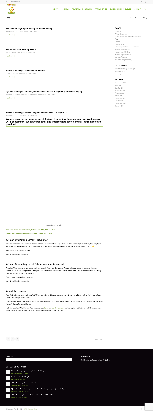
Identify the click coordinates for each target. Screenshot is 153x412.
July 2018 (118, 95)
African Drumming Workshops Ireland (128, 36)
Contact (117, 41)
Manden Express (58, 308)
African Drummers (121, 34)
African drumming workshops (29, 94)
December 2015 (120, 98)
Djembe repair (120, 44)
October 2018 (119, 88)
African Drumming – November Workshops (25, 70)
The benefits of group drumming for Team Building (29, 28)
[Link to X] (141, 2)
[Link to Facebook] (138, 2)
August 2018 (119, 93)
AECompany (34, 31)
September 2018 (120, 90)
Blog (8, 17)
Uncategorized (23, 73)
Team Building (24, 31)
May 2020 (118, 85)
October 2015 (119, 101)
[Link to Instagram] (145, 2)
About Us (118, 31)
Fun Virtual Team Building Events (21, 49)
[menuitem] (56, 9)
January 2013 (119, 106)
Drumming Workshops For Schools (127, 47)
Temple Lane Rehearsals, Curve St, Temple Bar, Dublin (31, 233)
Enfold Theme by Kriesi (30, 409)
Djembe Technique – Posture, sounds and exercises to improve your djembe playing (44, 91)
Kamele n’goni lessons (123, 54)
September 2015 (120, 103)
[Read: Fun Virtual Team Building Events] (8, 378)
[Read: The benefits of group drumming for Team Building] (8, 372)
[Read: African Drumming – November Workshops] (8, 384)
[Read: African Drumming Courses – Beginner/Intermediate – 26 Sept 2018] (8, 396)
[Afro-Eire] (11, 9)
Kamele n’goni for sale (122, 49)
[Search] (145, 9)
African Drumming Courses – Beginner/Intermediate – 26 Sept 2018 (36, 112)
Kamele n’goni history (122, 52)
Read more (10, 35)
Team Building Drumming (123, 60)
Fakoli (46, 308)
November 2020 (120, 83)
